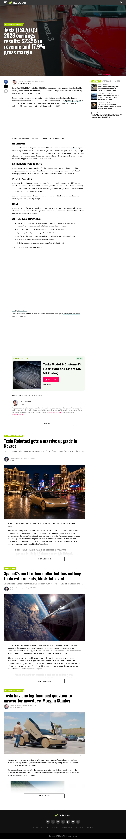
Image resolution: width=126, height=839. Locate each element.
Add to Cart (52, 379)
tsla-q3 (14, 311)
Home (35, 827)
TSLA (40, 395)
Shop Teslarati (21, 358)
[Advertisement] (48, 123)
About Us (44, 827)
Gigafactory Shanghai (72, 101)
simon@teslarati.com (55, 412)
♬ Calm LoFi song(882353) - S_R (101, 117)
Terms (81, 827)
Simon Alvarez (24, 83)
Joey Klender (16, 707)
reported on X (13, 541)
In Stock (79, 358)
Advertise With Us (69, 827)
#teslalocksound (113, 116)
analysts (73, 148)
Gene (13, 460)
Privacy (90, 827)
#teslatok (104, 116)
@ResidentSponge (18, 414)
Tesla (35, 395)
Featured (28, 395)
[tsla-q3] (48, 277)
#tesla (99, 116)
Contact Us (54, 827)
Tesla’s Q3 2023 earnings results (52, 138)
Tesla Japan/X (106, 74)
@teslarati (94, 113)
